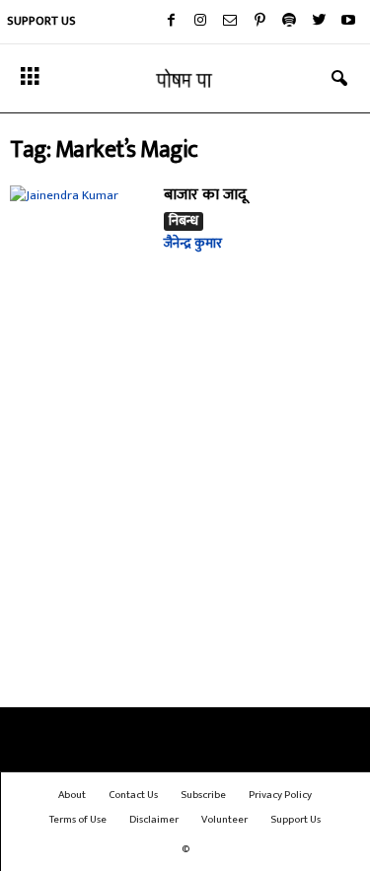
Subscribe (203, 795)
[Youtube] (348, 21)
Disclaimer (154, 820)
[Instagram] (200, 21)
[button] (339, 79)
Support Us (41, 21)
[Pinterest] (259, 21)
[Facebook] (171, 21)
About (72, 795)
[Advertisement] (185, 509)
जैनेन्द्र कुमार (193, 243)
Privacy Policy (280, 795)
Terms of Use (78, 820)
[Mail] (230, 21)
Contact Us (133, 795)
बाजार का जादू (205, 194)
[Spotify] (289, 21)
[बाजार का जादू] (80, 238)
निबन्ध (183, 221)
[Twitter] (319, 21)
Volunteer (224, 820)
